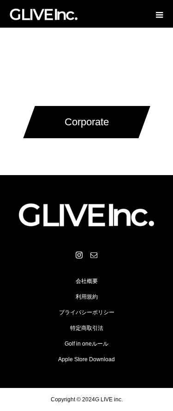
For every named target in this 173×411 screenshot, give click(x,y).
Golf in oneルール (86, 344)
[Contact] (94, 254)
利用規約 (87, 297)
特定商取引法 (86, 328)
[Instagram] (79, 254)
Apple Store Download (86, 359)
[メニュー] (159, 14)
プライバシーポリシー (86, 312)
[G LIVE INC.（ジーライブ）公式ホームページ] (86, 214)
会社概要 (87, 281)
